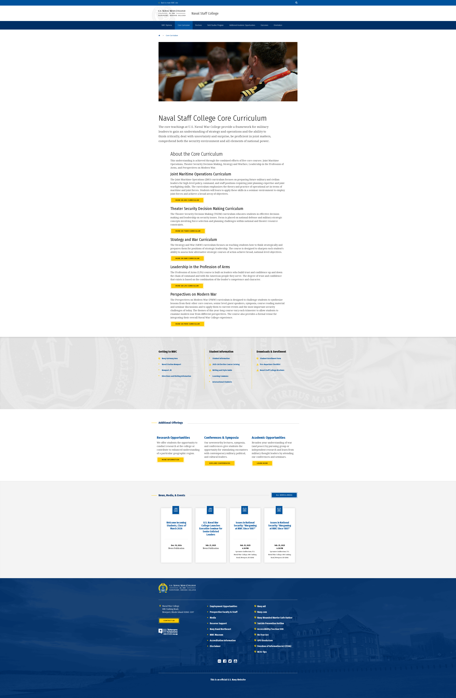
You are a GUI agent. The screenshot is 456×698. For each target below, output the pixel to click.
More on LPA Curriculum (187, 286)
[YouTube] (236, 662)
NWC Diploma (167, 25)
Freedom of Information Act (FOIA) (274, 646)
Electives (198, 25)
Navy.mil (261, 606)
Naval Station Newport (171, 364)
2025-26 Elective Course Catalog (226, 364)
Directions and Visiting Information (176, 376)
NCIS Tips (262, 651)
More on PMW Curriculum (188, 324)
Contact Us (169, 620)
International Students (222, 382)
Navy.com (262, 612)
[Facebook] (225, 662)
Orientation (278, 25)
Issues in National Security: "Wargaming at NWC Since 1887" (245, 525)
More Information (170, 460)
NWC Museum (216, 634)
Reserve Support (218, 623)
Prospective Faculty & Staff (223, 612)
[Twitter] (230, 662)
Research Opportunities (173, 438)
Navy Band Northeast (220, 629)
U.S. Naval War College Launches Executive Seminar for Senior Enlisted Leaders (210, 528)
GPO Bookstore (265, 640)
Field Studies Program (215, 25)
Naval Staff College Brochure (272, 370)
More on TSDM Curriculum (188, 231)
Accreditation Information (223, 640)
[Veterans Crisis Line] (168, 633)
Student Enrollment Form (270, 358)
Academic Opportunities (268, 438)
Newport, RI (166, 370)
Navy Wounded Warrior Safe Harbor (274, 617)
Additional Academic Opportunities (242, 25)
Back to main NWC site (168, 3)
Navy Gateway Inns (170, 358)
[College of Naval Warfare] (174, 13)
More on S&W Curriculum (187, 258)
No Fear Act (263, 634)
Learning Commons (220, 376)
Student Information (221, 358)
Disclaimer (215, 646)
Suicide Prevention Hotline (270, 623)
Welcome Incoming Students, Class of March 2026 (176, 525)
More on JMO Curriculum (187, 200)
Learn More (262, 463)
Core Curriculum (184, 25)
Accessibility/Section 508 (270, 629)
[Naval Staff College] (159, 35)
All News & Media (284, 495)
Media (213, 617)
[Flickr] (220, 662)
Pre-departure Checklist (270, 364)
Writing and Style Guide (222, 370)
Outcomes (264, 25)
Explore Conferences (219, 463)
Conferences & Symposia (221, 438)
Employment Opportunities (223, 606)
